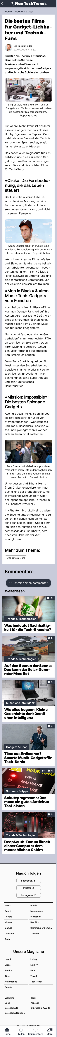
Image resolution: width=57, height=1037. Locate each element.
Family (8, 970)
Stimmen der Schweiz (41, 928)
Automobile (11, 981)
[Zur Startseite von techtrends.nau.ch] (28, 3)
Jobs (7, 1003)
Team (33, 998)
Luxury (34, 965)
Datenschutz (11, 1008)
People (8, 916)
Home (8, 11)
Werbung (9, 998)
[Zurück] (2, 3)
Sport (8, 911)
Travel (33, 976)
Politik (33, 905)
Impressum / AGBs (40, 1008)
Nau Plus (35, 922)
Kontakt (35, 1003)
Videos (8, 922)
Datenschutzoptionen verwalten (16, 1013)
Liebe (7, 965)
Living (33, 959)
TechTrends (36, 981)
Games (8, 928)
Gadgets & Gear (24, 11)
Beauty (8, 987)
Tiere (7, 976)
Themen (34, 933)
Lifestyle (9, 933)
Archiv (8, 939)
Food (33, 970)
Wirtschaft (35, 916)
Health (8, 959)
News (8, 905)
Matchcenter (37, 911)
